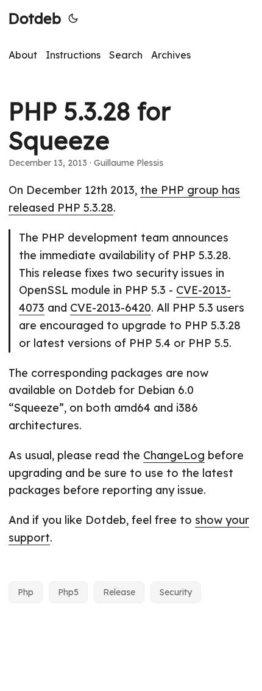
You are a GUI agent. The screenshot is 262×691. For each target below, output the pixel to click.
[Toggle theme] (73, 18)
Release (119, 592)
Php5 (68, 592)
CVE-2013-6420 (110, 308)
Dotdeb (35, 18)
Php (26, 592)
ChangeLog (174, 455)
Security (176, 592)
